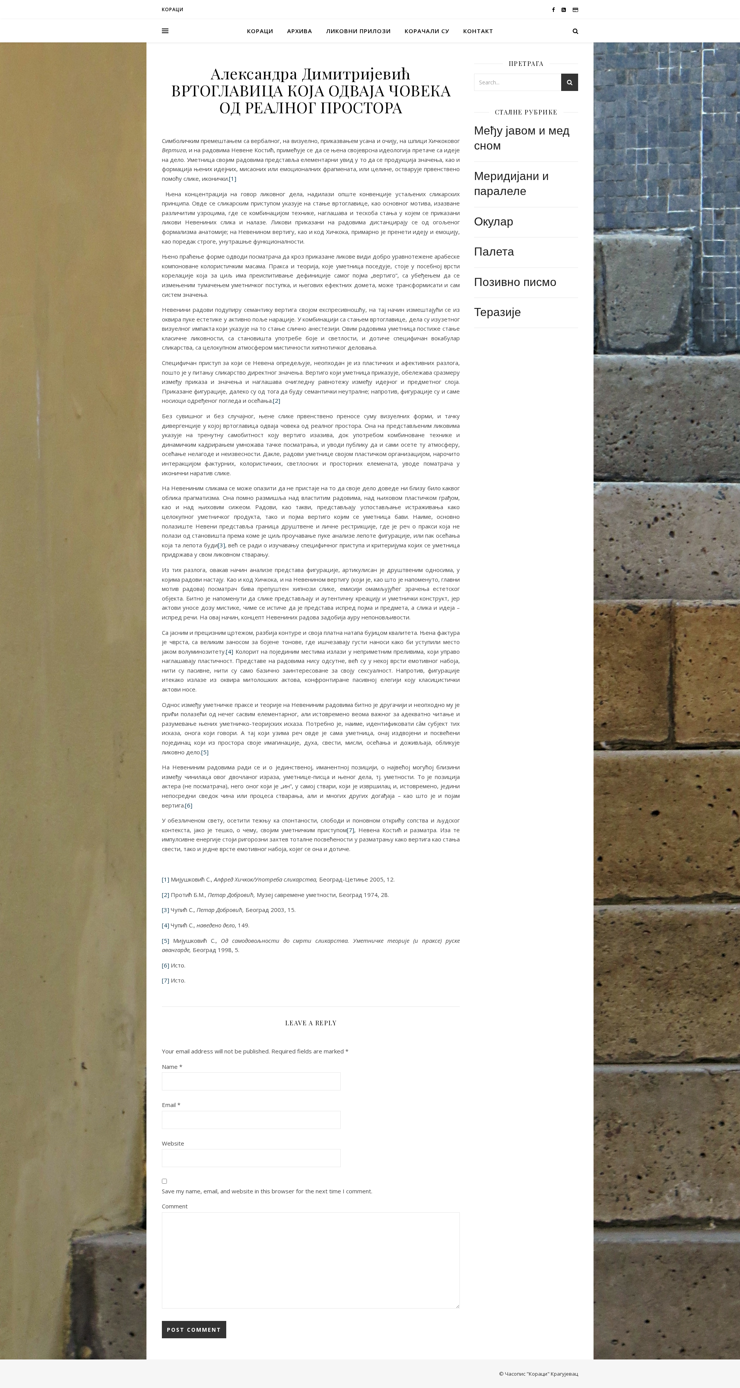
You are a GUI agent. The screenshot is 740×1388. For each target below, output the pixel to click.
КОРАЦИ (172, 9)
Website (173, 1143)
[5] (205, 752)
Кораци (260, 31)
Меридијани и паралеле (511, 183)
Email (171, 1105)
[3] (221, 545)
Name (172, 1066)
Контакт (478, 31)
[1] (232, 178)
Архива (299, 31)
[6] (188, 805)
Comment (175, 1206)
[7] (350, 830)
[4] (229, 651)
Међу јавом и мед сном (522, 137)
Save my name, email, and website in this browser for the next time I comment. (267, 1191)
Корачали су (427, 31)
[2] (276, 400)
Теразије (497, 311)
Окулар (493, 220)
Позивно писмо (515, 281)
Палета (494, 250)
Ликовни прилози (358, 31)
